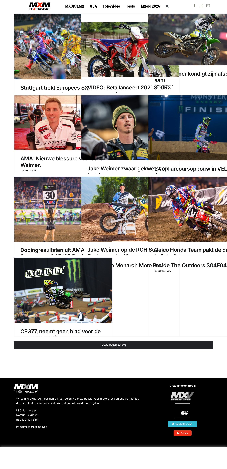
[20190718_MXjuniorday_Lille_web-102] (182, 404)
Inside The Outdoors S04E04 (190, 265)
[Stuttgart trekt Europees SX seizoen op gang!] (63, 46)
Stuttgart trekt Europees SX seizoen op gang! (54, 90)
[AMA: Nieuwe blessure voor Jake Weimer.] (63, 122)
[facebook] (194, 5)
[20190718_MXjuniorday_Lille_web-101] (182, 393)
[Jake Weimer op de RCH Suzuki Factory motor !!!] (130, 209)
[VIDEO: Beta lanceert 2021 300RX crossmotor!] (130, 46)
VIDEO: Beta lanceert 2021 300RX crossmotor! (129, 90)
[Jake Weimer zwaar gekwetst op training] (130, 127)
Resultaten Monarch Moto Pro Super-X (124, 268)
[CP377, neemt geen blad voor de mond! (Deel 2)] (63, 290)
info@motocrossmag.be (31, 426)
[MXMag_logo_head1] (40, 3)
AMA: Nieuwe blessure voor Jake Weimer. (61, 161)
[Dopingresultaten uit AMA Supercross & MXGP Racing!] (63, 209)
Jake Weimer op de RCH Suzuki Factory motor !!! (126, 252)
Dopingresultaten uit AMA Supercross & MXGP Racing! (55, 253)
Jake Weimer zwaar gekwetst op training (127, 171)
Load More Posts (114, 345)
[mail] (208, 5)
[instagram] (201, 5)
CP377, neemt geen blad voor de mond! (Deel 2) (60, 334)
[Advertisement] (113, 458)
